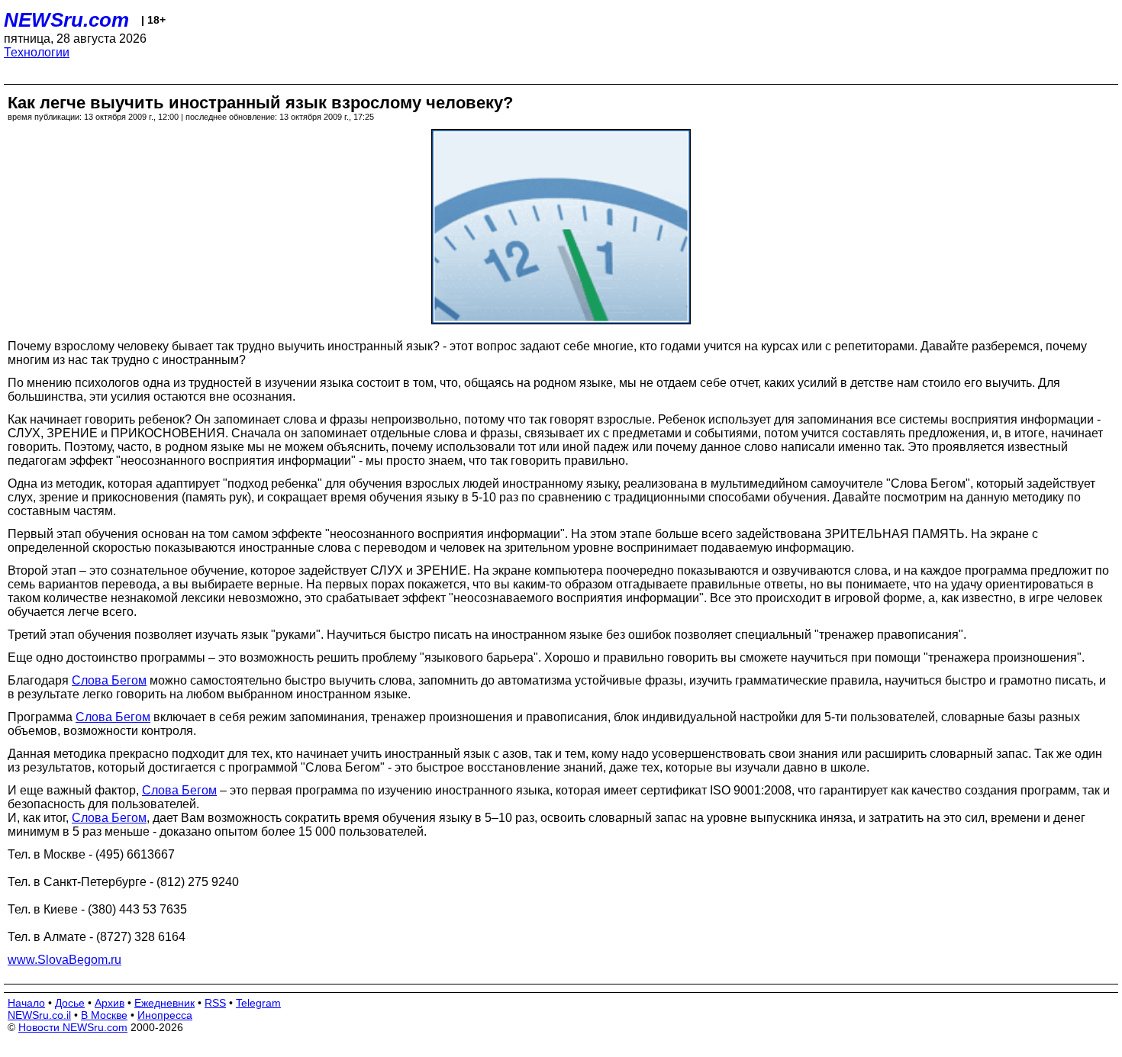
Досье (70, 1003)
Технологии (36, 52)
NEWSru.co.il (39, 1015)
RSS (215, 1003)
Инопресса (164, 1015)
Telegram (258, 1003)
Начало (26, 1003)
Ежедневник (164, 1003)
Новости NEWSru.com (72, 1027)
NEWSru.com (66, 19)
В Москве (104, 1015)
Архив (109, 1003)
